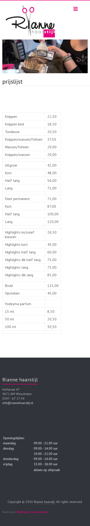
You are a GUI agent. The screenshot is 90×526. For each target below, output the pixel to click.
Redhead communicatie (33, 512)
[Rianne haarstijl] (30, 5)
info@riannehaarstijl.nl (17, 403)
